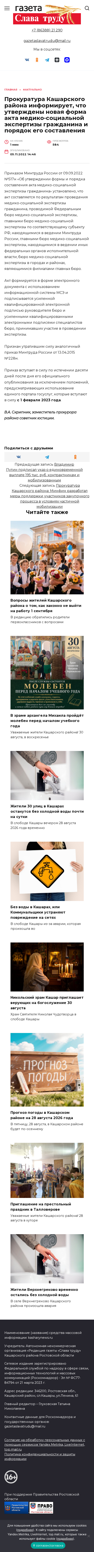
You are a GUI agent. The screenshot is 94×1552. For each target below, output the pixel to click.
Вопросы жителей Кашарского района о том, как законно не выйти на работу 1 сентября (45, 605)
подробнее (25, 1530)
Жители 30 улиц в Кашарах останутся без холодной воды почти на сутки (47, 811)
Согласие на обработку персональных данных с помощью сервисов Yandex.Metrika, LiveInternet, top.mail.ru (44, 1444)
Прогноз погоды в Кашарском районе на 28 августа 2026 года (41, 1115)
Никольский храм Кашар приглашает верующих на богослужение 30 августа (47, 1002)
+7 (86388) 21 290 (47, 30)
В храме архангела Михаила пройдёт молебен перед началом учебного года (47, 720)
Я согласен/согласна (48, 1545)
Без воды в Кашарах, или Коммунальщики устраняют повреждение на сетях (37, 912)
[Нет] (88, 1536)
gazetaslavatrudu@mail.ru (47, 41)
